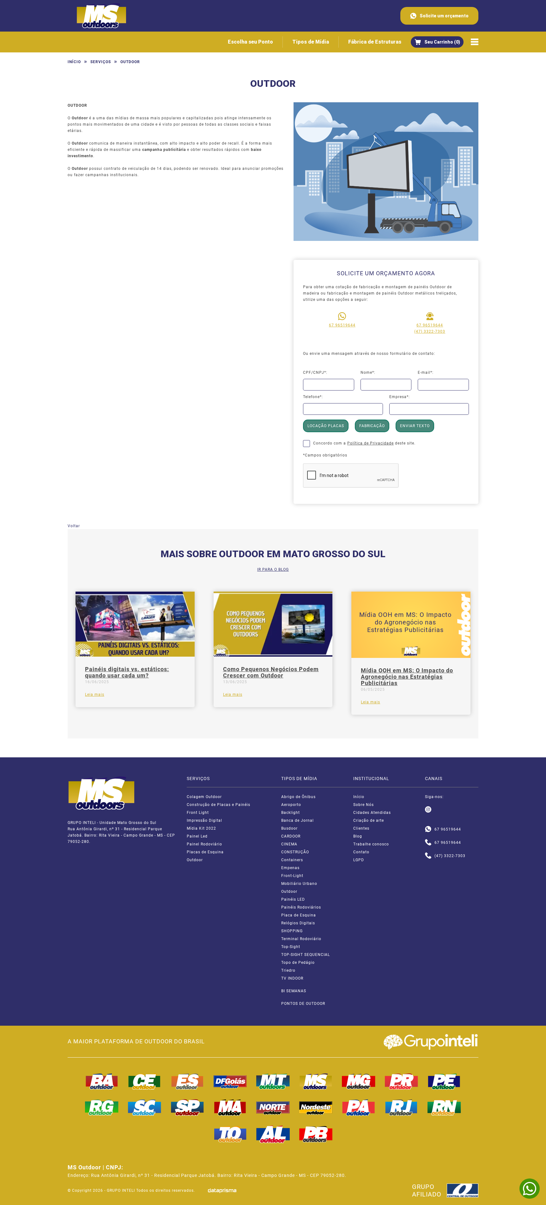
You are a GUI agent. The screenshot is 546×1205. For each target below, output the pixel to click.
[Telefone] (428, 842)
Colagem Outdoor (204, 797)
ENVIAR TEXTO (415, 426)
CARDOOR (290, 836)
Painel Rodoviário (204, 844)
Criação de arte (368, 820)
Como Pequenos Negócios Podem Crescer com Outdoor (271, 672)
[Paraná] (401, 1081)
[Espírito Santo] (187, 1081)
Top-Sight (290, 947)
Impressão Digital (204, 820)
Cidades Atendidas (372, 812)
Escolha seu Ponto (250, 42)
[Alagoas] (273, 1134)
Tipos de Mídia (310, 42)
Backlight (290, 812)
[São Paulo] (187, 1107)
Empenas (290, 868)
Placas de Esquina (205, 852)
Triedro (288, 970)
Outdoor (195, 860)
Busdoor (289, 828)
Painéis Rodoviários (301, 907)
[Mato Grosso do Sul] (316, 1081)
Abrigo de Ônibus (298, 797)
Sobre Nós (363, 804)
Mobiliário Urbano (299, 883)
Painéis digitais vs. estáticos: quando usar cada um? (127, 672)
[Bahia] (101, 1081)
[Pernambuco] (444, 1081)
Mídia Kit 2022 (201, 828)
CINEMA (289, 844)
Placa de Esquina (298, 915)
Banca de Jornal (297, 820)
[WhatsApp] (529, 1188)
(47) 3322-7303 (429, 331)
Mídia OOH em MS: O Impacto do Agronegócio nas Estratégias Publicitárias (407, 676)
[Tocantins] (230, 1134)
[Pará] (358, 1107)
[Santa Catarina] (144, 1107)
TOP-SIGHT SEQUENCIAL (305, 954)
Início (74, 62)
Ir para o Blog (273, 569)
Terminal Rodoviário (301, 939)
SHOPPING (292, 931)
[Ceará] (144, 1081)
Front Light (198, 812)
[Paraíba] (316, 1134)
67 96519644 (342, 325)
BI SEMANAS (293, 991)
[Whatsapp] (428, 829)
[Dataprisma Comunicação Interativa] (222, 1190)
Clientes (361, 828)
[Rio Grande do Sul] (101, 1107)
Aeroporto (291, 804)
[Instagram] (428, 809)
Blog (357, 836)
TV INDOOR (292, 978)
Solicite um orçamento (444, 15)
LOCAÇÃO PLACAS (325, 426)
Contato (361, 852)
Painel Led (197, 836)
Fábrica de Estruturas (374, 42)
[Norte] (273, 1107)
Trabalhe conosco (371, 844)
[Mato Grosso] (273, 1081)
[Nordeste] (316, 1107)
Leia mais (94, 694)
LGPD (358, 860)
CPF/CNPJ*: (315, 372)
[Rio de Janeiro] (401, 1107)
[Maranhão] (230, 1107)
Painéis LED (293, 899)
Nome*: (368, 372)
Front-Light (292, 876)
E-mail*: (426, 372)
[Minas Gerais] (358, 1081)
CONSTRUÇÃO (295, 852)
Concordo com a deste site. (364, 443)
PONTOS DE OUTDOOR (303, 1003)
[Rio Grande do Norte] (444, 1107)
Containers (292, 860)
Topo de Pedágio (298, 962)
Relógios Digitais (298, 923)
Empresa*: (399, 397)
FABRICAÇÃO (372, 426)
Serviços (100, 62)
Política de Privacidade (370, 443)
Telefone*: (313, 397)
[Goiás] (230, 1081)
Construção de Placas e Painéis (218, 804)
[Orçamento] (437, 42)
